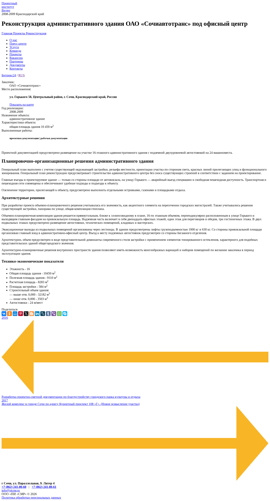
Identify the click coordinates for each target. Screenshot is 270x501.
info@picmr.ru (11, 490)
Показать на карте (21, 104)
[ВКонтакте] (4, 313)
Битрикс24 (9, 75)
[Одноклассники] (9, 313)
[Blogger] (31, 313)
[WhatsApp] (59, 313)
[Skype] (64, 313)
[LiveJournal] (42, 313)
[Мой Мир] (15, 313)
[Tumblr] (48, 313)
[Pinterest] (20, 313)
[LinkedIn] (37, 313)
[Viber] (53, 313)
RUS (21, 75)
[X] (26, 313)
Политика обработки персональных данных (31, 497)
